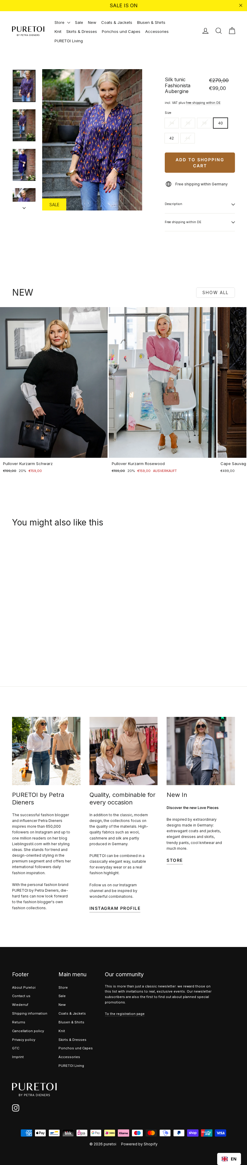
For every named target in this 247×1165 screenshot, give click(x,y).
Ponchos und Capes (121, 31)
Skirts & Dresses (81, 31)
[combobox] (229, 1159)
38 (204, 123)
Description (173, 204)
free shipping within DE (203, 102)
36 (188, 123)
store (175, 860)
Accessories (157, 31)
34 (171, 123)
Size (168, 113)
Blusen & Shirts (151, 22)
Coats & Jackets (116, 22)
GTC (15, 1048)
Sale (79, 22)
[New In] (201, 751)
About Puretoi (24, 987)
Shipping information (29, 1013)
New (92, 22)
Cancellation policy (28, 1031)
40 (220, 123)
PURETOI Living (69, 40)
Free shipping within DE (183, 222)
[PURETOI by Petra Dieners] (46, 751)
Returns (18, 1022)
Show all (215, 292)
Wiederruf (20, 1005)
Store (60, 22)
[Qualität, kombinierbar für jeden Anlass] (123, 751)
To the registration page (125, 1014)
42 (171, 138)
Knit (58, 31)
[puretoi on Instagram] (15, 1108)
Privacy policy (23, 1040)
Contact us (21, 996)
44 (187, 138)
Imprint (18, 1057)
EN (233, 1159)
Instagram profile (115, 908)
